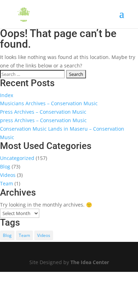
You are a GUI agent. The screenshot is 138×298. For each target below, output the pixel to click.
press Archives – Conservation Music (43, 120)
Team (6, 183)
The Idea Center (89, 262)
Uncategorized (17, 158)
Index (6, 95)
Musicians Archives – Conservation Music (49, 103)
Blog (5, 166)
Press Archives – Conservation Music (43, 111)
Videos (8, 175)
